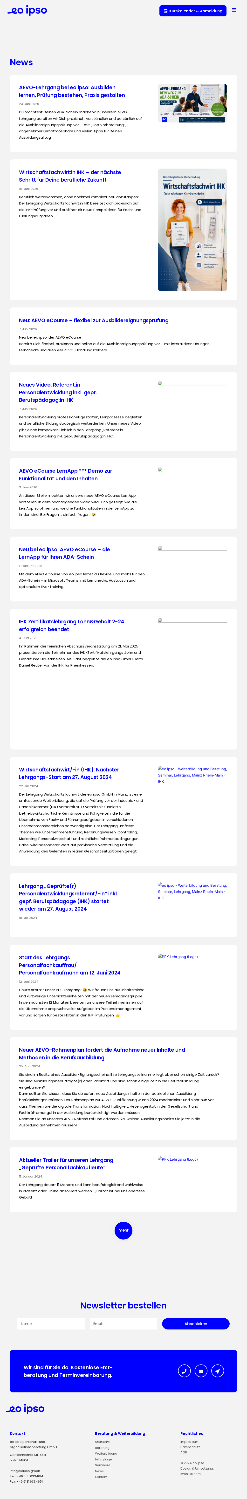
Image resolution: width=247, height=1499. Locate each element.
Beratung (102, 1447)
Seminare (102, 1465)
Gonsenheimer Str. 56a (28, 1454)
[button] (123, 1230)
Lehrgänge (103, 1459)
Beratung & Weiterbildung (120, 1433)
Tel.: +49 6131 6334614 (26, 1476)
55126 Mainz (19, 1460)
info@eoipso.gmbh (25, 1471)
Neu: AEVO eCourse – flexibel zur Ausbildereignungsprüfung (94, 320)
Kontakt (17, 1433)
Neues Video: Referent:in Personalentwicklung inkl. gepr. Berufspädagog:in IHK (58, 392)
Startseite (102, 1442)
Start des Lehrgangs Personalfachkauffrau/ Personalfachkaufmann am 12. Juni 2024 (70, 965)
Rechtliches (191, 1433)
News (99, 1471)
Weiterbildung (106, 1453)
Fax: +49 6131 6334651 (26, 1481)
